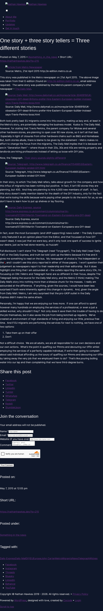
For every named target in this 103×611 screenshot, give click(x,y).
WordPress (20, 600)
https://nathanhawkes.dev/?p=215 (19, 60)
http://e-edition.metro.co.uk (63, 81)
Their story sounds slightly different (44, 157)
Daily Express (7, 558)
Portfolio (10, 20)
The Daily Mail (23, 88)
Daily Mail (20, 558)
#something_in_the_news (42, 57)
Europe (37, 558)
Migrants (67, 558)
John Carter (48, 558)
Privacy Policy (80, 594)
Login (78, 600)
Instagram (11, 568)
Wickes (93, 558)
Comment (6, 445)
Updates (10, 24)
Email (4, 435)
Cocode (67, 600)
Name (4, 431)
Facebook (11, 564)
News (75, 558)
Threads (10, 572)
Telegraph (83, 558)
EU (31, 558)
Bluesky (9, 576)
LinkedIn (10, 580)
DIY (28, 558)
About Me (10, 16)
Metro (58, 558)
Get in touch (12, 28)
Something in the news (13, 535)
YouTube (10, 587)
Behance (10, 583)
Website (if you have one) (15, 439)
